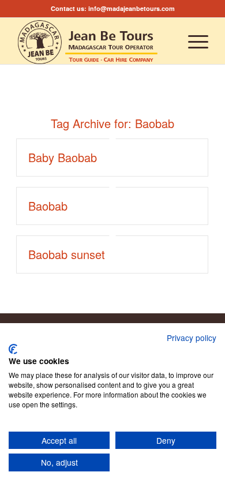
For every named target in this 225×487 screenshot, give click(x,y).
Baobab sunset (66, 254)
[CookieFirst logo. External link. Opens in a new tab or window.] (13, 349)
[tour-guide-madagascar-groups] (93, 41)
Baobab (48, 205)
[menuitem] (192, 41)
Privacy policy (191, 337)
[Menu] (192, 41)
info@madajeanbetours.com (131, 8)
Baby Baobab (62, 157)
